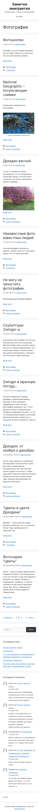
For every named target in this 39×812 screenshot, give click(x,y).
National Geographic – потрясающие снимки (15, 88)
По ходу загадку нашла (12, 648)
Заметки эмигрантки (19, 6)
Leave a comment (13, 149)
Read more (7, 61)
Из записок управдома (12, 660)
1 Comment (10, 70)
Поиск (31, 630)
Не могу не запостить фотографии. (14, 284)
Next (32, 618)
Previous (7, 618)
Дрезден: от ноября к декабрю (18, 448)
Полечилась (8, 651)
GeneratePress (19, 809)
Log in (5, 797)
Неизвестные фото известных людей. (19, 235)
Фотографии (11, 67)
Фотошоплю (13, 40)
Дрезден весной (17, 161)
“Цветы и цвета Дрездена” (16, 510)
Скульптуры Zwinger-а (13, 327)
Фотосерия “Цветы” (12, 559)
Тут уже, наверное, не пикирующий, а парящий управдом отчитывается (21, 753)
